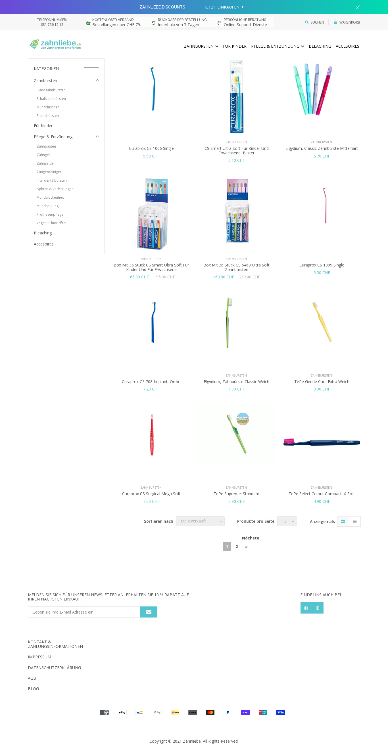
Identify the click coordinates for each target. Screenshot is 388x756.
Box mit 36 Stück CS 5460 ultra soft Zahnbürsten (236, 267)
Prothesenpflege (50, 214)
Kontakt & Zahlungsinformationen (55, 644)
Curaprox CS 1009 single (321, 265)
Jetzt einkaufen (223, 7)
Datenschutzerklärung (54, 667)
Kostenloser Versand (112, 20)
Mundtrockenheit (50, 197)
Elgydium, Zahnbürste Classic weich (236, 381)
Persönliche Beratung (245, 20)
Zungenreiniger (49, 171)
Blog (33, 688)
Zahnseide (45, 163)
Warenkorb (349, 22)
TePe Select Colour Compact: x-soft (322, 493)
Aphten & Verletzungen (55, 188)
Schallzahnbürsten (51, 98)
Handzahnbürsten (51, 90)
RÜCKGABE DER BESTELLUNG (182, 20)
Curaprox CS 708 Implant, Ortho (151, 381)
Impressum (39, 657)
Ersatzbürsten (48, 115)
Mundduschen (48, 107)
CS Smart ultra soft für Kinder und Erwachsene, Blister (237, 150)
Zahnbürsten (199, 46)
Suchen (317, 22)
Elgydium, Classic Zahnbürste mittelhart (321, 148)
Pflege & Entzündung (276, 46)
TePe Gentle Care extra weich (321, 381)
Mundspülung (48, 205)
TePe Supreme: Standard (236, 493)
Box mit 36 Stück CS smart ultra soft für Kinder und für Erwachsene (151, 267)
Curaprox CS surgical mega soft (151, 493)
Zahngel (43, 154)
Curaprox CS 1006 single (151, 148)
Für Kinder (235, 46)
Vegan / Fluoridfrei (51, 222)
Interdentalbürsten (52, 180)
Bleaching (320, 46)
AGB (32, 678)
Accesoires (347, 46)
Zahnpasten (46, 146)
